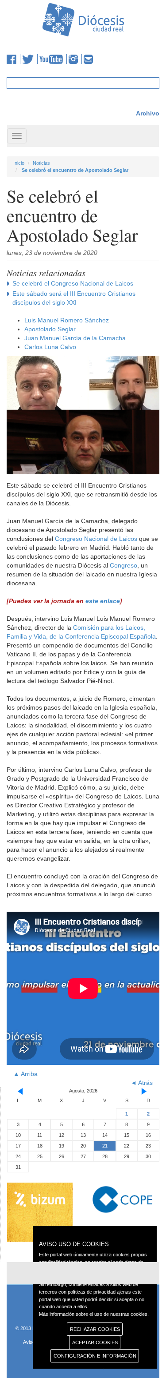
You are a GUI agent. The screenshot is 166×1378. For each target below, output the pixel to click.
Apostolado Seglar (50, 329)
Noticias (41, 163)
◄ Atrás (142, 1082)
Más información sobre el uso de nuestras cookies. (94, 1314)
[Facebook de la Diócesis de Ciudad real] (13, 59)
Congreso (123, 565)
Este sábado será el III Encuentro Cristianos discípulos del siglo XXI (73, 298)
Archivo (147, 113)
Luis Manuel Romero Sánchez (66, 320)
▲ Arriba (25, 1073)
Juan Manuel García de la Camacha (75, 338)
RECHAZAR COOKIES (95, 1329)
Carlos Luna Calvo (50, 346)
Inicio (18, 163)
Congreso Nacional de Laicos (96, 538)
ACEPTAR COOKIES (95, 1342)
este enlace (102, 600)
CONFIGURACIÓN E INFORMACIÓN (95, 1355)
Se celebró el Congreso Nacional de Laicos (72, 283)
